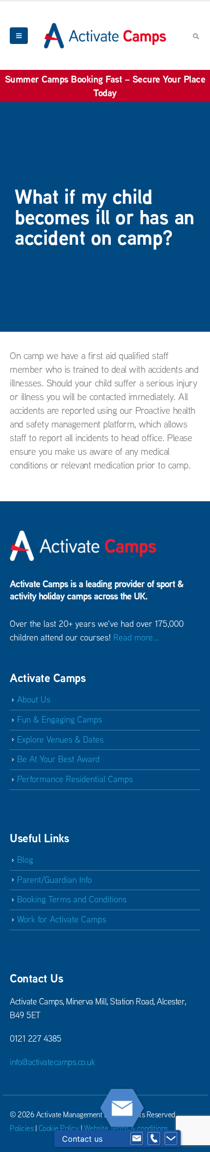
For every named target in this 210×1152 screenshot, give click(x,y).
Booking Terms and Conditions (71, 899)
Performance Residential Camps (75, 779)
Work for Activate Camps (61, 919)
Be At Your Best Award (58, 759)
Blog (25, 859)
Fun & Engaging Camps (59, 719)
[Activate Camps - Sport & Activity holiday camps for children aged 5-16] (105, 35)
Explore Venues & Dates (60, 739)
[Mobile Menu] (19, 35)
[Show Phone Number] (153, 1139)
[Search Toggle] (195, 36)
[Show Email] (136, 1139)
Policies (21, 1128)
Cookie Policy (59, 1128)
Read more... (136, 637)
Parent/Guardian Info (54, 879)
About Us (33, 699)
